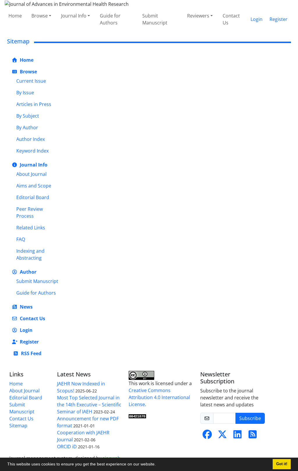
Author (27, 272)
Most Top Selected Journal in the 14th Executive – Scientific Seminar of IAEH (89, 404)
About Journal (31, 174)
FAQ (20, 239)
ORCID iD (67, 446)
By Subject (27, 116)
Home (15, 16)
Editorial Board (32, 197)
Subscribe (250, 418)
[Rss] (253, 436)
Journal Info (73, 16)
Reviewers (198, 16)
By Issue (25, 92)
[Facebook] (207, 436)
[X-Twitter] (222, 436)
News (26, 307)
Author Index (30, 139)
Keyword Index (32, 151)
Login (256, 19)
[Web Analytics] (137, 416)
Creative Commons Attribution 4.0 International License (159, 397)
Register (278, 19)
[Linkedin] (237, 436)
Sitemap (18, 425)
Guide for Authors (110, 19)
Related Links (30, 227)
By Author (27, 127)
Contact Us (231, 19)
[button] (158, 465)
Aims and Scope (33, 186)
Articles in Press (33, 104)
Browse (39, 16)
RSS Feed (30, 353)
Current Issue (31, 81)
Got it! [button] (281, 464)
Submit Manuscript (154, 19)
